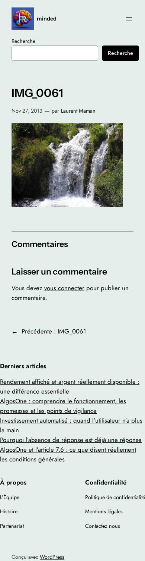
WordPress (52, 557)
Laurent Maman (78, 111)
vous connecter (64, 287)
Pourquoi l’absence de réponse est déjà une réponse (71, 439)
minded (47, 18)
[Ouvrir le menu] (129, 18)
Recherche (23, 41)
